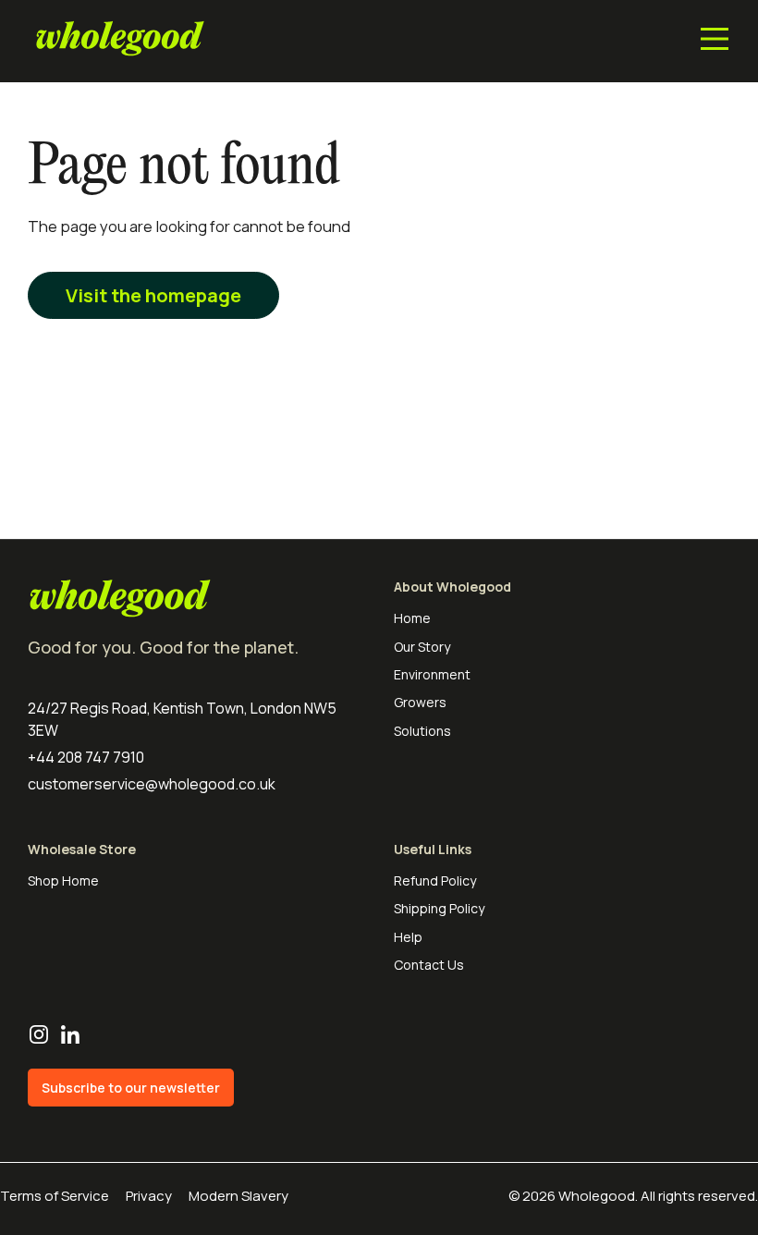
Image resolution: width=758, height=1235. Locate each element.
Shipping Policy (439, 908)
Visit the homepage (153, 295)
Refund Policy (435, 880)
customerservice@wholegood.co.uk (151, 784)
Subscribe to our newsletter (131, 1087)
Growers (420, 702)
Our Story (422, 646)
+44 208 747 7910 (86, 757)
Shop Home (63, 880)
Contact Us (429, 964)
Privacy (149, 1195)
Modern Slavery (238, 1195)
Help (408, 937)
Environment (432, 674)
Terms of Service (54, 1195)
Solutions (422, 731)
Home (412, 618)
